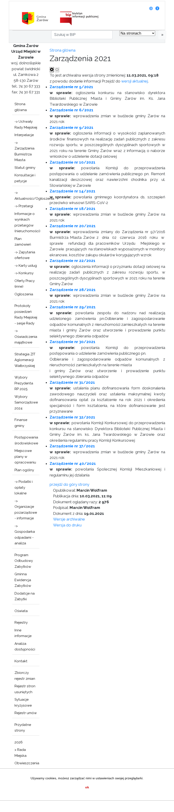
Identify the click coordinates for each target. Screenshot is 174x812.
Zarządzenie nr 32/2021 (72, 417)
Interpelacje (24, 135)
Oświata (21, 611)
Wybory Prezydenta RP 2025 (23, 383)
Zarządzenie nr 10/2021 (72, 162)
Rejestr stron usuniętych (24, 689)
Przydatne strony (22, 728)
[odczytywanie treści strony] (52, 69)
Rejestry (21, 622)
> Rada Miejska (20, 753)
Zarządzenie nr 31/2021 (72, 382)
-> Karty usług (25, 266)
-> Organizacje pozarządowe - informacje (25, 510)
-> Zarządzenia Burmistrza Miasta (24, 151)
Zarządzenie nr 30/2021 (72, 341)
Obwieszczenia (26, 763)
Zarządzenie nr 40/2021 (73, 463)
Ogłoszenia (23, 294)
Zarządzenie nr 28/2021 (73, 289)
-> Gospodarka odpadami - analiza (24, 534)
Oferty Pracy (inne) (24, 284)
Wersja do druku (67, 525)
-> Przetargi (23, 206)
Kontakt (20, 661)
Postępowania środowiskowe (26, 440)
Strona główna (20, 107)
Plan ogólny (24, 470)
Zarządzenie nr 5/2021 (71, 87)
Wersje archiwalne (69, 519)
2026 (18, 742)
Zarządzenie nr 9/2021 (71, 127)
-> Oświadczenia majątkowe (25, 336)
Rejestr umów (25, 713)
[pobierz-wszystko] (151, 8)
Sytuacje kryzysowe (23, 702)
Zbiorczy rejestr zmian (24, 676)
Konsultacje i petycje (24, 178)
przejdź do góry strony (69, 484)
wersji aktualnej (134, 81)
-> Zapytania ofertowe (24, 255)
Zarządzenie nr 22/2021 (72, 260)
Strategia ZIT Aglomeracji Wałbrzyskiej (24, 360)
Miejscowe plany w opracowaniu (25, 456)
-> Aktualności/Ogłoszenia (26, 196)
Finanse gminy (20, 423)
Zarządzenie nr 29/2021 (73, 307)
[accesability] (157, 8)
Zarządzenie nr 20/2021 (73, 226)
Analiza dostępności (24, 647)
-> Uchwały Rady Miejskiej (25, 125)
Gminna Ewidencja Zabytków (22, 580)
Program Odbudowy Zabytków (23, 561)
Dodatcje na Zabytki (24, 596)
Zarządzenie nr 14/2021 (72, 191)
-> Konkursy (24, 273)
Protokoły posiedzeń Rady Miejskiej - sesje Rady (25, 314)
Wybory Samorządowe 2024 (26, 402)
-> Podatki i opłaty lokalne (23, 487)
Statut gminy (24, 168)
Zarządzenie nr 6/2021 (71, 110)
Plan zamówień (22, 242)
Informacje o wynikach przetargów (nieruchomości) (26, 222)
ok (87, 787)
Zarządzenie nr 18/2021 (72, 208)
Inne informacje (22, 633)
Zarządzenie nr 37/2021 (72, 446)
